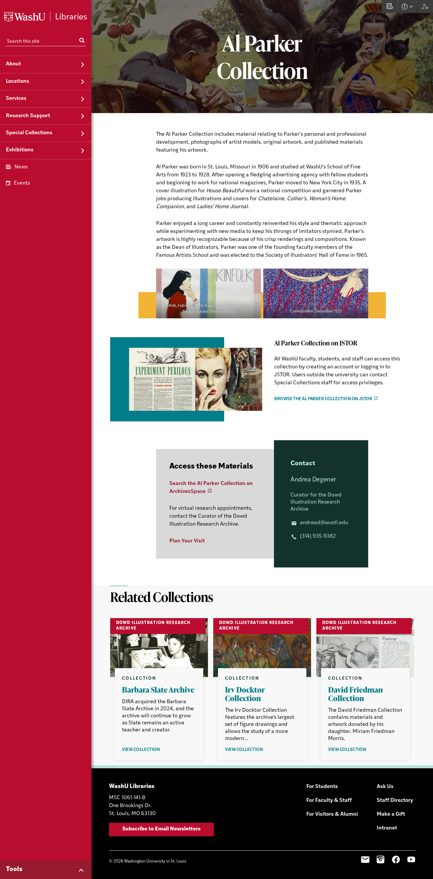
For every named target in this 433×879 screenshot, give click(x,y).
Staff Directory (395, 800)
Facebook (396, 859)
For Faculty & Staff (329, 800)
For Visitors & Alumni (332, 814)
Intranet (387, 828)
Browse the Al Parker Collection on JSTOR (323, 399)
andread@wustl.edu (324, 523)
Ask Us (385, 786)
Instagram (380, 859)
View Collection (150, 750)
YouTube (411, 859)
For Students (322, 786)
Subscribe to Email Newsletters (161, 829)
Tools (14, 869)
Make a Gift (391, 814)
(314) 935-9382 (318, 536)
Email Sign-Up (365, 859)
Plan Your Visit (187, 541)
